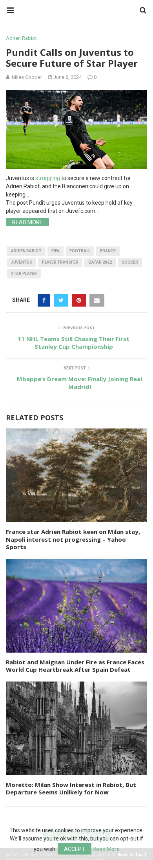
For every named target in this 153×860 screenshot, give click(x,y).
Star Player (24, 273)
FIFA (55, 251)
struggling (47, 178)
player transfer (60, 262)
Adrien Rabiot (21, 38)
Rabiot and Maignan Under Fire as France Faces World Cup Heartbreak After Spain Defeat (75, 666)
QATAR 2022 (100, 262)
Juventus (21, 262)
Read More (27, 222)
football (79, 251)
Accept (74, 849)
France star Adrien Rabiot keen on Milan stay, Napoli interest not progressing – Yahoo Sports (73, 539)
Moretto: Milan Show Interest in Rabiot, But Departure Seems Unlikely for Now (71, 788)
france (108, 251)
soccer (130, 262)
